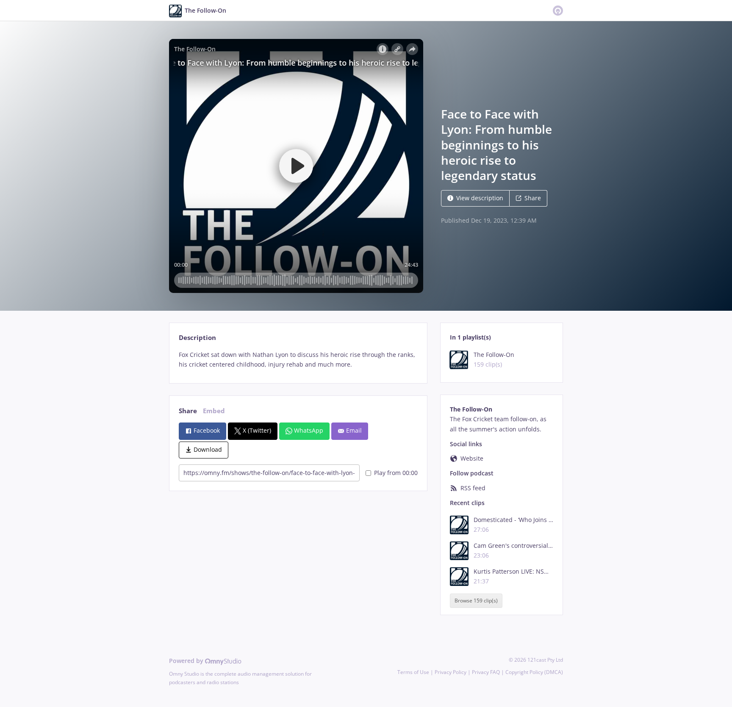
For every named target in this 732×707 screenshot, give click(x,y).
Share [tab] (188, 410)
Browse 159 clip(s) (476, 601)
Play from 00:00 (396, 473)
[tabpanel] (298, 360)
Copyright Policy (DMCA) (534, 672)
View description (479, 198)
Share (532, 198)
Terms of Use (413, 672)
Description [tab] (197, 337)
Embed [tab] (214, 410)
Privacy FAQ (486, 672)
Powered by (187, 661)
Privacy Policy (450, 672)
